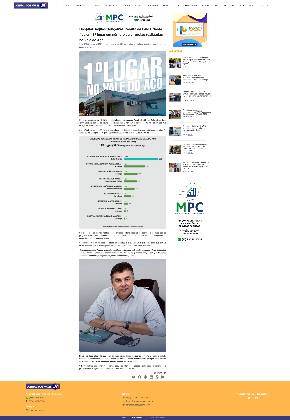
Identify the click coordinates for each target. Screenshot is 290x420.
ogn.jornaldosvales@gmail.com (136, 405)
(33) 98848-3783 (36, 397)
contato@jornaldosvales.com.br (136, 397)
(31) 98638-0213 (36, 410)
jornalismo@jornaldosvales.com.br (137, 401)
